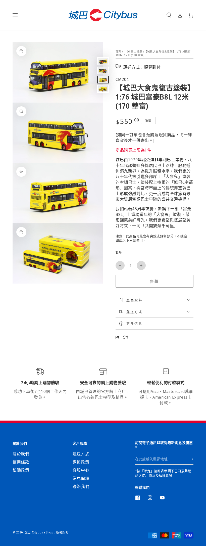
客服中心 (81, 470)
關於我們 (21, 454)
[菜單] (15, 15)
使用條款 (21, 462)
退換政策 (81, 462)
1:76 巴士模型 (133, 51)
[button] (168, 15)
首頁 (118, 51)
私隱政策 (21, 470)
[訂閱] (191, 459)
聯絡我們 (81, 486)
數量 (119, 252)
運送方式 (81, 454)
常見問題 (81, 478)
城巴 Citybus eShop (39, 532)
